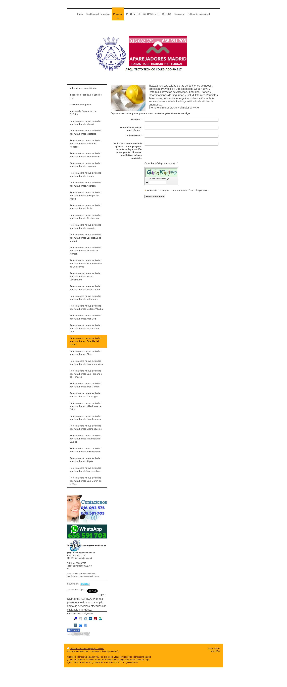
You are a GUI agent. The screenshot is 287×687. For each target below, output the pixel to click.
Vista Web (215, 651)
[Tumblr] (75, 625)
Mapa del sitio (97, 648)
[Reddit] (85, 618)
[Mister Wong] (95, 618)
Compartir (74, 630)
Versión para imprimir (80, 648)
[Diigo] (80, 625)
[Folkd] (90, 618)
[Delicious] (75, 618)
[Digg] (80, 618)
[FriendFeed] (85, 625)
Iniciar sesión (214, 648)
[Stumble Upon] (100, 618)
